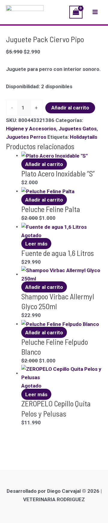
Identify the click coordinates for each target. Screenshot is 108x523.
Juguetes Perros (26, 137)
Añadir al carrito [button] (44, 164)
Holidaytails (83, 137)
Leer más (36, 244)
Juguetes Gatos (77, 129)
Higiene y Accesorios (31, 129)
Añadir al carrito (70, 108)
